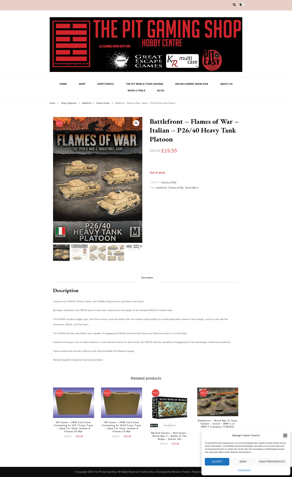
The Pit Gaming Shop (105, 471)
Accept (217, 461)
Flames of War (168, 182)
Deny (243, 461)
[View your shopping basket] (240, 5)
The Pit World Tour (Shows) (144, 84)
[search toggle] (234, 4)
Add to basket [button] (73, 406)
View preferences (272, 461)
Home (63, 84)
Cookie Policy (244, 470)
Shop (82, 84)
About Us (226, 84)
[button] (285, 435)
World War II (191, 187)
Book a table (136, 90)
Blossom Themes (181, 471)
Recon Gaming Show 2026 (191, 84)
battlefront (161, 187)
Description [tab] (147, 277)
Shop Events (105, 84)
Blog (160, 90)
